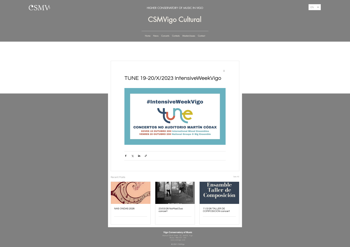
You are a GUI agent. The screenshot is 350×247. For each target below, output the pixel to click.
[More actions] (224, 70)
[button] (165, 36)
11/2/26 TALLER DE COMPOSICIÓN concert (216, 209)
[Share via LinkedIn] (139, 155)
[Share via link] (146, 155)
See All (236, 176)
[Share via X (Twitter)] (132, 155)
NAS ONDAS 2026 (124, 208)
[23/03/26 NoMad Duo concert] (175, 193)
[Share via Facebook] (125, 155)
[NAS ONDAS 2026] (130, 193)
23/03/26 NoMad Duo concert (171, 209)
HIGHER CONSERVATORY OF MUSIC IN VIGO (175, 8)
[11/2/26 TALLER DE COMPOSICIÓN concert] (219, 193)
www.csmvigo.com (178, 240)
